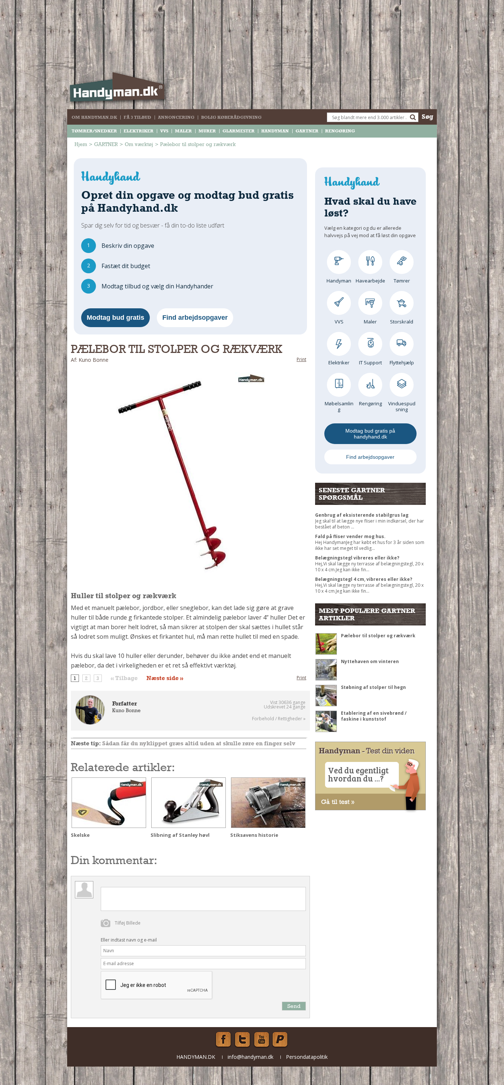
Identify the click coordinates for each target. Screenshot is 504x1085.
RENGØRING (340, 131)
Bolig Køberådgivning (231, 117)
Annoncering (176, 117)
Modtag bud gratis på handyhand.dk (370, 434)
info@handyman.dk (250, 1056)
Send (293, 1006)
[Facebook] (223, 1039)
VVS (164, 131)
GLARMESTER (238, 131)
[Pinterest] (281, 1039)
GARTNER (307, 131)
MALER (183, 131)
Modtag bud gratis (115, 317)
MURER (207, 131)
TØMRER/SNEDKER (94, 131)
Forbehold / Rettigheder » (278, 719)
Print (301, 359)
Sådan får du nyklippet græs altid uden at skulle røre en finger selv (198, 743)
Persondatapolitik (307, 1056)
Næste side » (164, 678)
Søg (427, 116)
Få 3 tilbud (137, 117)
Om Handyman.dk (94, 117)
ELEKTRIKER (138, 131)
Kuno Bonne (126, 710)
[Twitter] (242, 1039)
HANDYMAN (275, 131)
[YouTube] (261, 1039)
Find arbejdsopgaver (195, 317)
